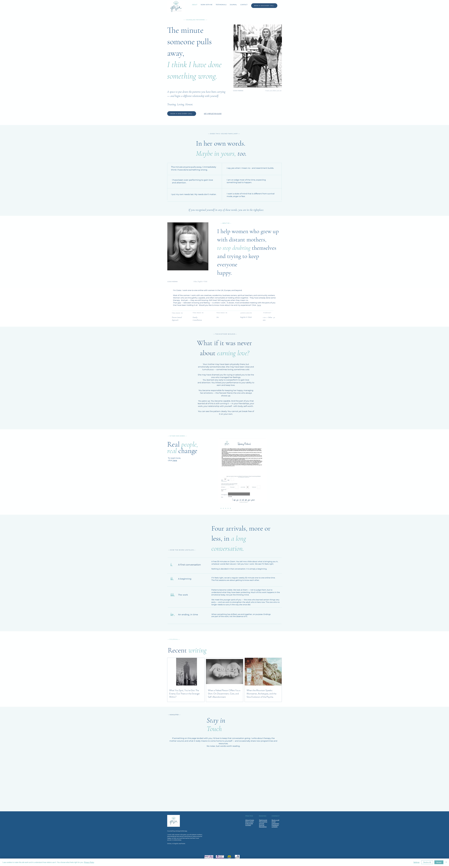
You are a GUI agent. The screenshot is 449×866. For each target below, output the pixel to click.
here (259, 305)
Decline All (427, 862)
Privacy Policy (89, 862)
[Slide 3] (223, 508)
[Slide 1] (218, 508)
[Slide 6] (230, 508)
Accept (438, 862)
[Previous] (10, 471)
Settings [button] (416, 862)
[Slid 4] (225, 508)
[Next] (439, 471)
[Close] (446, 862)
